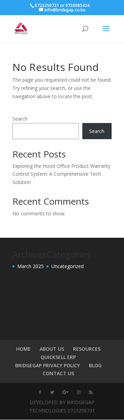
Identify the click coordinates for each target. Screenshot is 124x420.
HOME (23, 349)
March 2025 (30, 266)
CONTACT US (58, 373)
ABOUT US (52, 349)
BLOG (95, 365)
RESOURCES (87, 349)
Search (20, 118)
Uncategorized (67, 266)
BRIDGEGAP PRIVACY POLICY (47, 365)
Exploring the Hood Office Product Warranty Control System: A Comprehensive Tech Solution (61, 174)
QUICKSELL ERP (58, 357)
